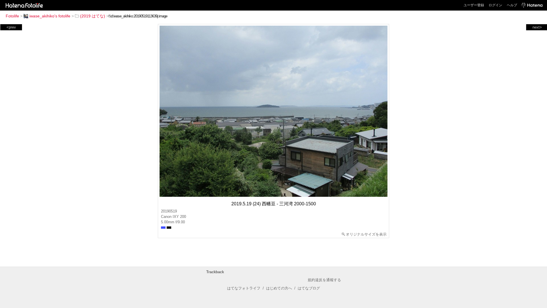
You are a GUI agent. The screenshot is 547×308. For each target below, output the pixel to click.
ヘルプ (512, 5)
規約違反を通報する (324, 280)
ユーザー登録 (474, 5)
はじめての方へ (279, 288)
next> (537, 27)
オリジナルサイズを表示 (366, 234)
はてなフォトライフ (243, 288)
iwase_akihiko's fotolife (49, 16)
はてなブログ (309, 288)
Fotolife (12, 16)
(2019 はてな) (92, 16)
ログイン (495, 5)
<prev (11, 27)
